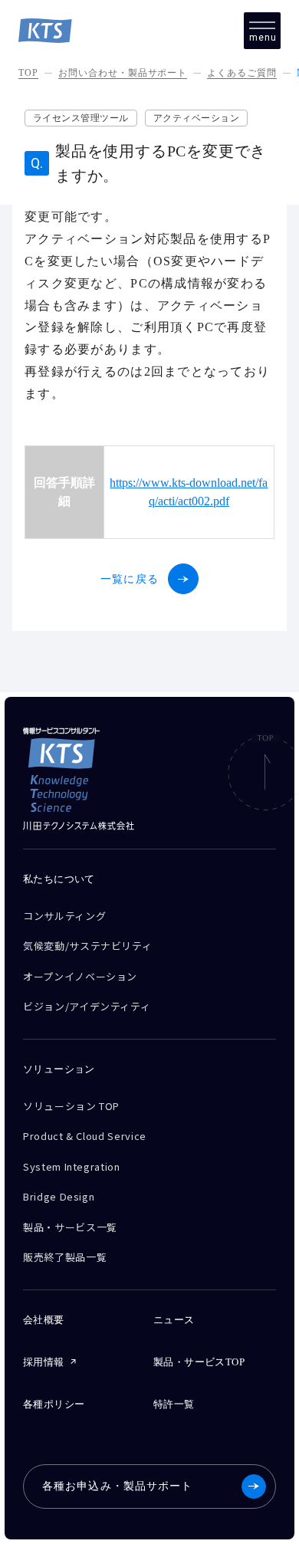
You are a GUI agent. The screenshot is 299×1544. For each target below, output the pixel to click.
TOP (28, 72)
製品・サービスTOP (199, 1362)
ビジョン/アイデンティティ (86, 1006)
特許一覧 (174, 1404)
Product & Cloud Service (84, 1135)
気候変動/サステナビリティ (87, 945)
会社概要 (43, 1320)
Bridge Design (58, 1196)
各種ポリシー (53, 1404)
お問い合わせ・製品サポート (122, 72)
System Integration (71, 1166)
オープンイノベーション (80, 976)
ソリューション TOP (71, 1106)
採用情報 (43, 1362)
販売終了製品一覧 (65, 1257)
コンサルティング (64, 915)
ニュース (174, 1320)
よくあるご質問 (242, 72)
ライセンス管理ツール (81, 118)
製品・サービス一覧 (70, 1227)
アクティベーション (196, 118)
